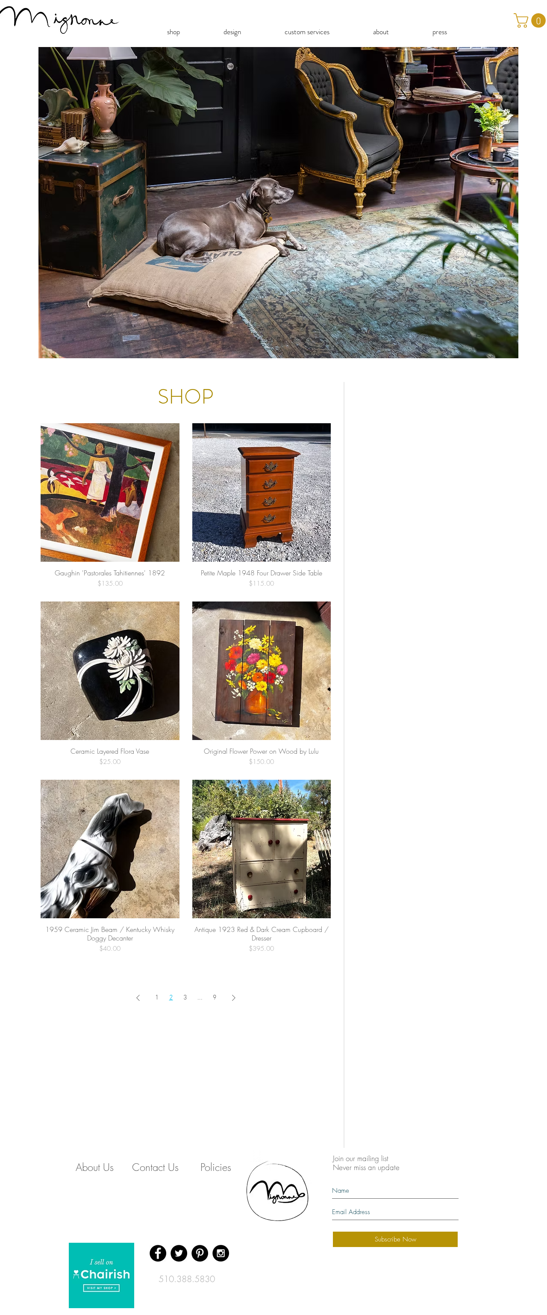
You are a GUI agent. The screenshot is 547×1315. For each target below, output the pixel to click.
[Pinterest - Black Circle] (199, 1253)
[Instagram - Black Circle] (220, 1253)
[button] (278, 202)
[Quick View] (110, 492)
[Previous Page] (138, 997)
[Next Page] (234, 997)
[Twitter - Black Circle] (179, 1253)
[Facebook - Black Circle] (158, 1253)
